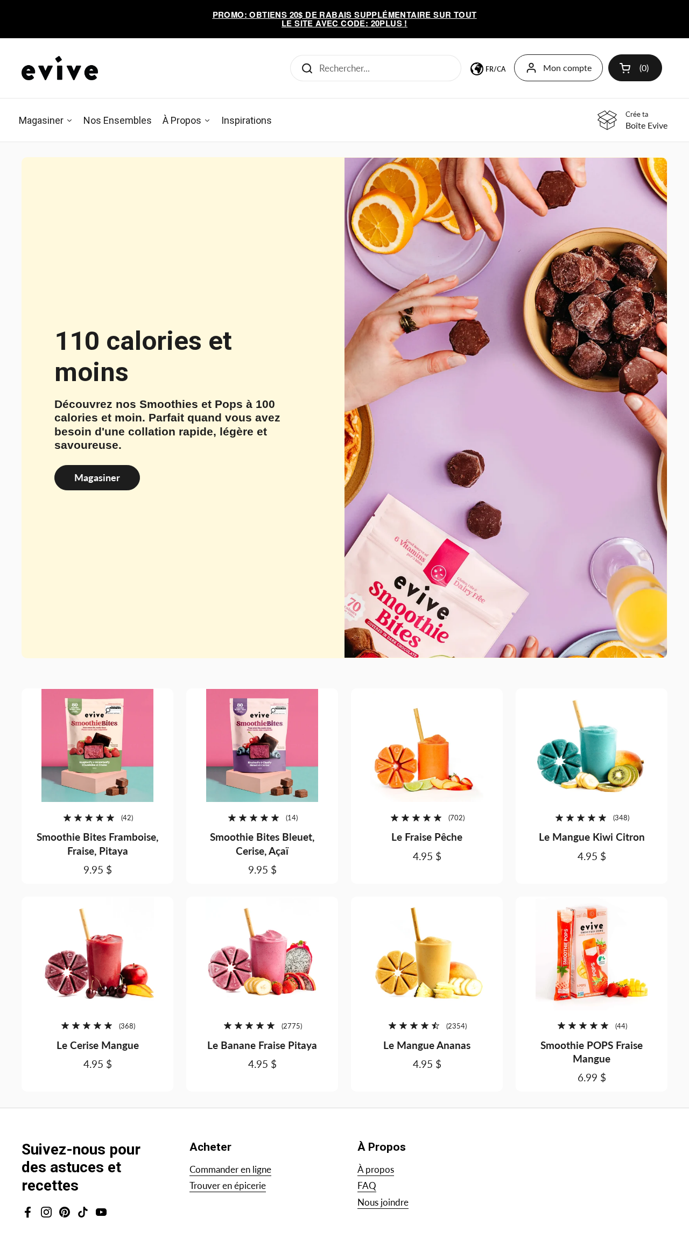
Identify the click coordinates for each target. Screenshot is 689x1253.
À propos (375, 1169)
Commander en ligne (230, 1169)
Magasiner (97, 477)
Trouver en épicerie (227, 1185)
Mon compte (567, 67)
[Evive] (60, 68)
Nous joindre (383, 1202)
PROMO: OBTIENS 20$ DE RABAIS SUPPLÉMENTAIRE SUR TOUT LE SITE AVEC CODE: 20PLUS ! (345, 19)
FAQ (366, 1185)
